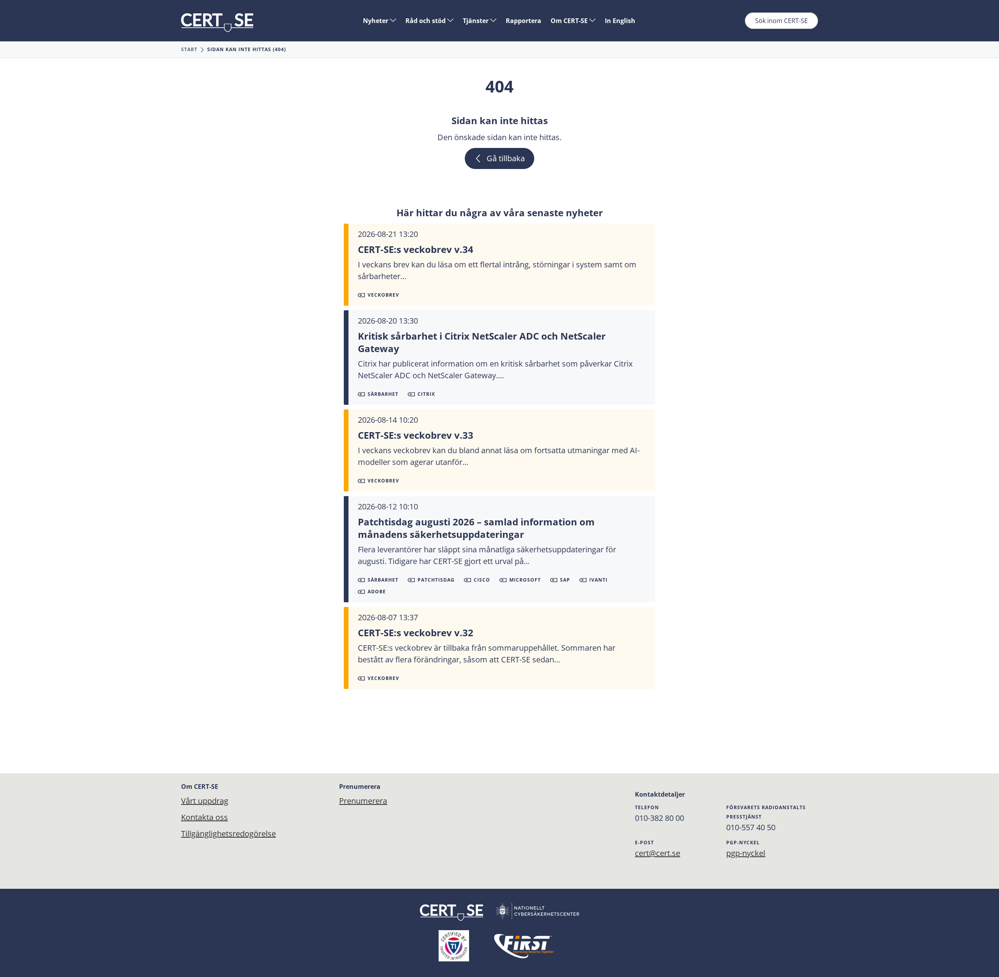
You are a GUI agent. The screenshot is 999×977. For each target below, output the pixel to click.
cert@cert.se (657, 853)
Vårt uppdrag (204, 800)
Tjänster (476, 20)
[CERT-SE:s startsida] (217, 22)
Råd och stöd (426, 20)
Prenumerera (363, 800)
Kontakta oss (204, 817)
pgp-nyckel (745, 853)
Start (189, 49)
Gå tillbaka (506, 158)
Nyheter (376, 20)
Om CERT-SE (570, 20)
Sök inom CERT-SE (781, 20)
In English (620, 20)
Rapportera (523, 20)
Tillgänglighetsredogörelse (228, 833)
